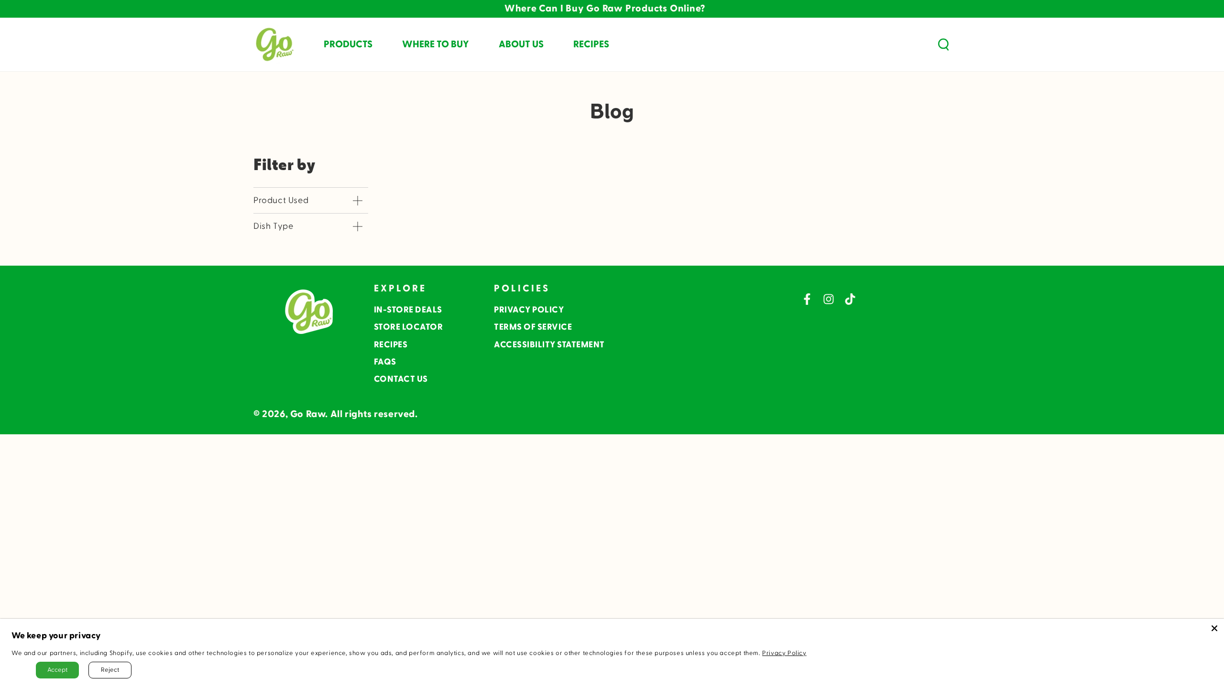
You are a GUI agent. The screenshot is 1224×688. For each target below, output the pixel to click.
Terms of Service (533, 327)
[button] (943, 44)
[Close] (1214, 628)
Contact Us (401, 379)
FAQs (385, 362)
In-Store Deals (408, 310)
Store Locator (408, 327)
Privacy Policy (529, 310)
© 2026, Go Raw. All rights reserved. (335, 414)
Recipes (391, 345)
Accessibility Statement (549, 345)
